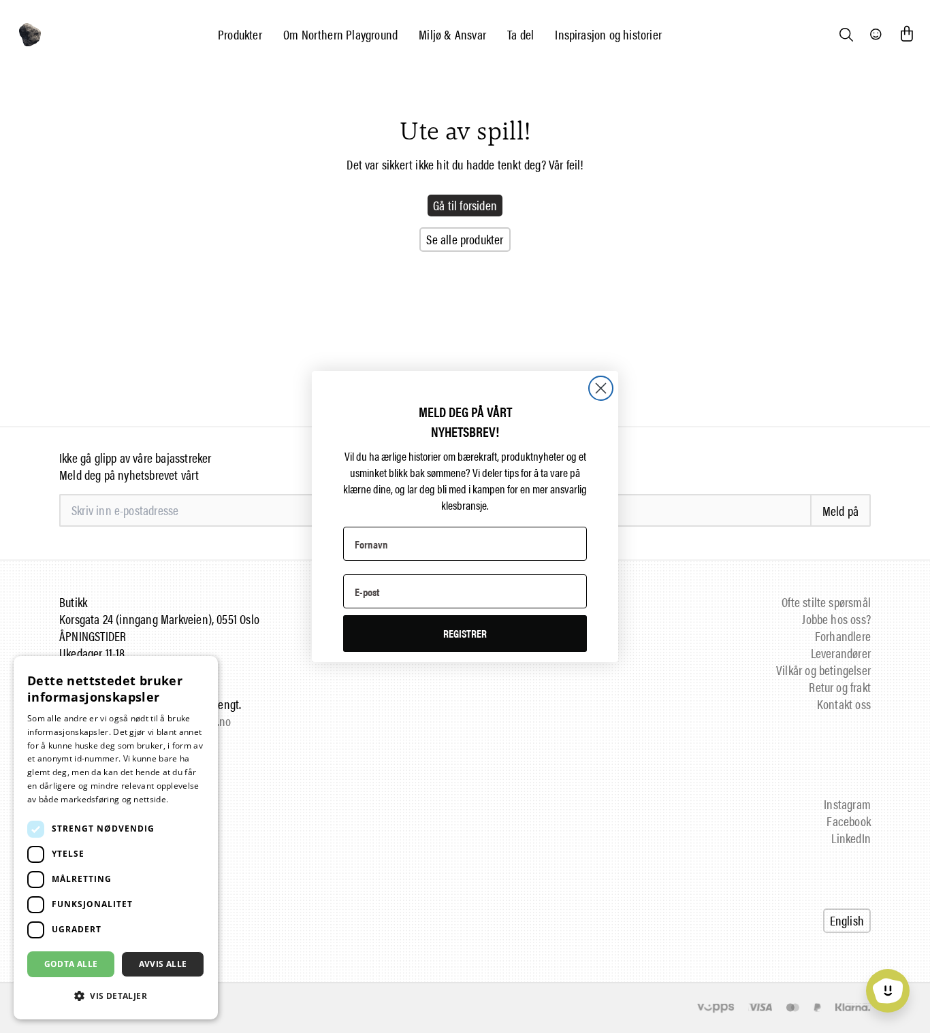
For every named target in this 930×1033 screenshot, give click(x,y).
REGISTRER (465, 633)
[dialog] (116, 837)
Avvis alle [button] (163, 964)
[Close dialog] (601, 388)
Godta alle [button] (71, 964)
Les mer (187, 799)
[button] (115, 996)
